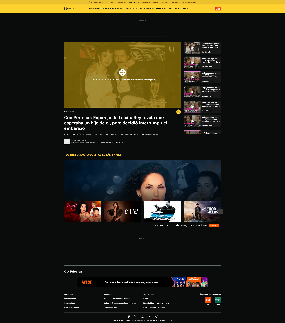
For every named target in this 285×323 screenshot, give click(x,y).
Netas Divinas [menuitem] (147, 8)
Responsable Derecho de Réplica (117, 299)
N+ (107, 2)
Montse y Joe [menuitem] (131, 8)
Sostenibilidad (148, 294)
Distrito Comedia (144, 2)
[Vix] (218, 8)
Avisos (145, 299)
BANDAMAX (165, 2)
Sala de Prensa (70, 299)
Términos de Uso (110, 308)
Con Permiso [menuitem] (181, 8)
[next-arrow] (220, 211)
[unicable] (70, 8)
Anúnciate (108, 294)
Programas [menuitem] (95, 8)
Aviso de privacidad (71, 308)
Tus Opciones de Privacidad (154, 308)
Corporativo (68, 294)
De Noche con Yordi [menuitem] (113, 8)
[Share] (178, 111)
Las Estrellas (98, 2)
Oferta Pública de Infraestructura (156, 303)
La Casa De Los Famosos (189, 2)
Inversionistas (69, 303)
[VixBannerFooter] (142, 282)
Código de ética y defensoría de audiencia (120, 303)
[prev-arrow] (62, 211)
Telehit (155, 2)
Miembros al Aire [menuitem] (164, 8)
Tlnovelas (174, 2)
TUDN (112, 2)
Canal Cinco (122, 2)
